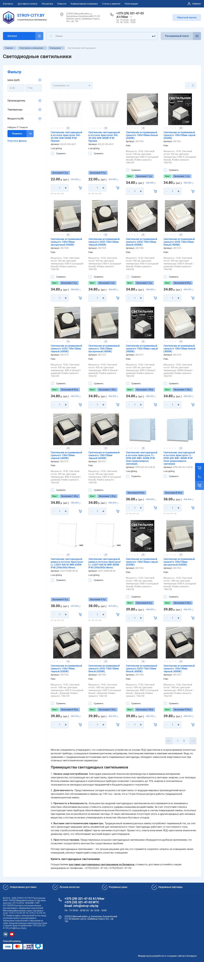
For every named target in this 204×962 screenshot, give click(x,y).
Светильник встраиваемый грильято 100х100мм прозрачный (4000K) (104, 348)
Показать (17, 133)
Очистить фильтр (17, 141)
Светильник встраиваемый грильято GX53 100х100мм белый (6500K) (141, 242)
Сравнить (61, 153)
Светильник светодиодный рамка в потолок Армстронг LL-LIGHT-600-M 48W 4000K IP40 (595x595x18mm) (104, 563)
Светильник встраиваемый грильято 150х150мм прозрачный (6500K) (179, 562)
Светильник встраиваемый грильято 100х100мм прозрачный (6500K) (66, 242)
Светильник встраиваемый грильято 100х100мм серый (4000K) (142, 348)
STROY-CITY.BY (31, 15)
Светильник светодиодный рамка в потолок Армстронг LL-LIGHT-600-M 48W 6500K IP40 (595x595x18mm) (67, 563)
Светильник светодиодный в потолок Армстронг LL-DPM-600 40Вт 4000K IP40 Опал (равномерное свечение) (179, 458)
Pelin (128, 145)
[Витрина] (193, 85)
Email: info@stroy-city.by (81, 906)
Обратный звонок (187, 17)
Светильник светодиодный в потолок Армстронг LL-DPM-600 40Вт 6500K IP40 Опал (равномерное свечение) (141, 458)
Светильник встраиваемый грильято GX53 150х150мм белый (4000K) (141, 668)
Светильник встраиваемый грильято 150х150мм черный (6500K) (66, 668)
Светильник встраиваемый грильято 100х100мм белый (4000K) (179, 348)
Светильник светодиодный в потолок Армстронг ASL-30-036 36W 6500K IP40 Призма (66, 136)
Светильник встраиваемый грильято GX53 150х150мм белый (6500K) (104, 668)
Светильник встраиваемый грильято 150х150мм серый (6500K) (142, 562)
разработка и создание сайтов (168, 956)
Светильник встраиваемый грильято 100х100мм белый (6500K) (142, 135)
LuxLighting (56, 148)
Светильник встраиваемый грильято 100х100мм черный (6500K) (104, 455)
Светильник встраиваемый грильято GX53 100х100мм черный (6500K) (104, 242)
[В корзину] (80, 187)
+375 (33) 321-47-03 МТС (82, 902)
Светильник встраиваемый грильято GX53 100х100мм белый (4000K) (179, 242)
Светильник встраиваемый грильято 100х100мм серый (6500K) (179, 135)
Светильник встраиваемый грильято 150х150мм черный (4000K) (179, 668)
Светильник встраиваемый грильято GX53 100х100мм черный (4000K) (66, 348)
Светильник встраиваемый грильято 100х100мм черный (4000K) (66, 455)
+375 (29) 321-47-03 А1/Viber (130, 15)
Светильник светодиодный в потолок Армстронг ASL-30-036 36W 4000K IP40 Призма (104, 136)
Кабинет (196, 3)
